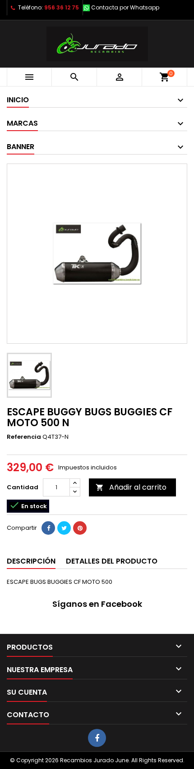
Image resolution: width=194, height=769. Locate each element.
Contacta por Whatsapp (125, 7)
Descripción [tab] (31, 561)
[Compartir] (48, 528)
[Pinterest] (80, 528)
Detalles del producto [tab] (111, 561)
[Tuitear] (64, 528)
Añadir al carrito (131, 487)
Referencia (24, 437)
